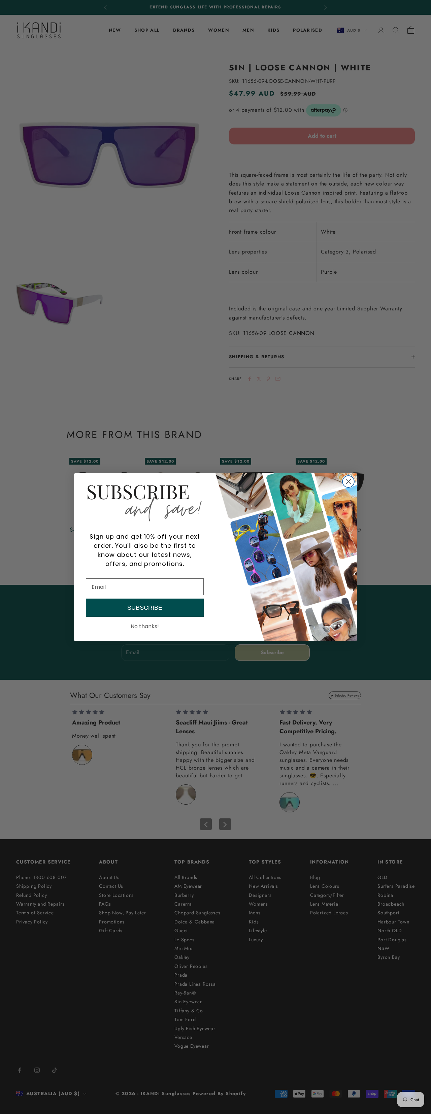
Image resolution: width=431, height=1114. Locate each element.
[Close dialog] (348, 481)
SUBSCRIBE (144, 607)
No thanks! (145, 626)
